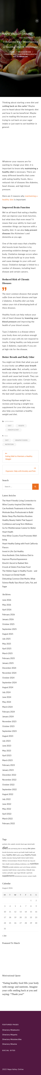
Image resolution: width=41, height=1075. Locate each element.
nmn (28, 864)
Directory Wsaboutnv (11, 1030)
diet (7, 440)
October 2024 (8, 678)
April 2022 (6, 814)
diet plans (31, 848)
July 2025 (6, 639)
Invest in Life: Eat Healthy (13, 551)
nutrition (9, 444)
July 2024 (6, 692)
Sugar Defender (21, 873)
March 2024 (7, 707)
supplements (8, 876)
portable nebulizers (14, 867)
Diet (9, 425)
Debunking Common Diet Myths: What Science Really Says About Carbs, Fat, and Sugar (19, 583)
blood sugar (24, 844)
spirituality (10, 873)
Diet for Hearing (22, 848)
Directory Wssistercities (12, 1039)
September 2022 (9, 790)
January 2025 (8, 663)
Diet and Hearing (13, 848)
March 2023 (7, 760)
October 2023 (8, 726)
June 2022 (6, 804)
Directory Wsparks (9, 1035)
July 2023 (6, 741)
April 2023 (6, 756)
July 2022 (6, 799)
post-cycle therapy (25, 867)
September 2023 (9, 731)
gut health (22, 852)
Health (21, 425)
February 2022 (8, 824)
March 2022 (7, 819)
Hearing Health (16, 858)
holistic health (25, 858)
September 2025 (9, 629)
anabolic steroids (15, 844)
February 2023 (8, 765)
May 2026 (6, 605)
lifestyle (20, 860)
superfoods (29, 873)
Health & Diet (13, 430)
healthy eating (20, 855)
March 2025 (7, 653)
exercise (16, 852)
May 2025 (6, 644)
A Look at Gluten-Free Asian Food (16, 567)
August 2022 (7, 794)
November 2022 (9, 780)
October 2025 (8, 624)
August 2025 (7, 634)
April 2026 (6, 610)
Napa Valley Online (17, 34)
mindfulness (23, 864)
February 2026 (8, 615)
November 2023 (9, 722)
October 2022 (8, 785)
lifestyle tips (26, 860)
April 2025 (6, 649)
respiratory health (7, 870)
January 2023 (8, 770)
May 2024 (6, 702)
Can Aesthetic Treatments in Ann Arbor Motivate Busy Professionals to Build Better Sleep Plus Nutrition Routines (18, 512)
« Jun (4, 936)
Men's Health (6, 864)
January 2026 (8, 619)
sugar (15, 873)
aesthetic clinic (6, 844)
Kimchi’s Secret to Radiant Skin (15, 563)
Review (15, 870)
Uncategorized (24, 52)
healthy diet (11, 855)
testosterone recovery (21, 876)
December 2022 (9, 775)
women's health (32, 876)
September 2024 (9, 683)
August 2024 (7, 687)
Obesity (5, 867)
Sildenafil (28, 870)
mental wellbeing (15, 864)
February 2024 (8, 712)
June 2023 (6, 746)
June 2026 (6, 600)
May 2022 (6, 809)
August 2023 (7, 736)
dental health (31, 844)
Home (12, 52)
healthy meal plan (7, 858)
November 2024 (9, 673)
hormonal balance (12, 860)
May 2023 (6, 751)
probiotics (33, 867)
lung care (32, 860)
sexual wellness (21, 870)
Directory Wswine (9, 1044)
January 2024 (8, 717)
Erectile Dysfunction (8, 852)
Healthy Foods (21, 440)
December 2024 (9, 668)
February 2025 (8, 658)
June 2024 (6, 697)
